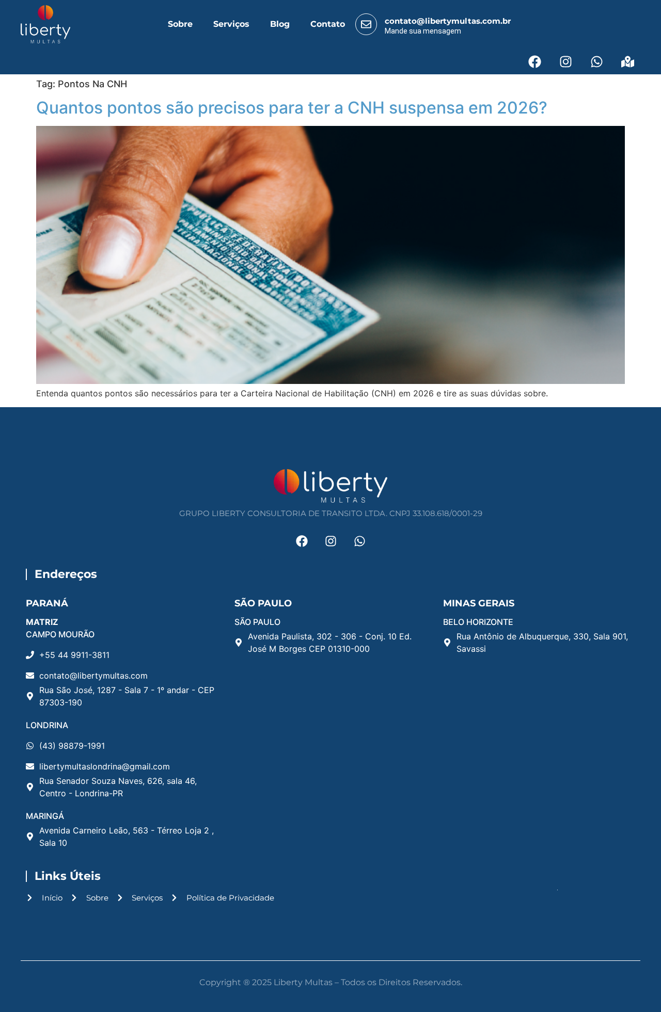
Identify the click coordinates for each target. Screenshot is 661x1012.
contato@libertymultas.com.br (448, 21)
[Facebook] (534, 61)
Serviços (231, 24)
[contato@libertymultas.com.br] (366, 24)
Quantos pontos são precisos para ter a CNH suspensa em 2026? (294, 108)
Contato (327, 24)
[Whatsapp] (596, 61)
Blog (280, 24)
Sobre (180, 24)
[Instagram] (565, 61)
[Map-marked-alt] (627, 61)
